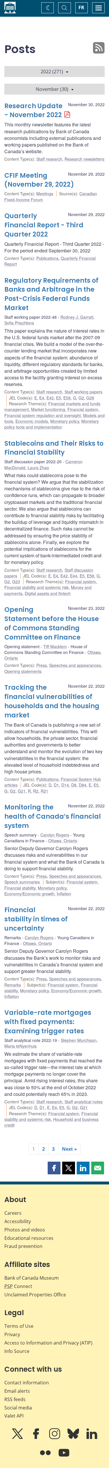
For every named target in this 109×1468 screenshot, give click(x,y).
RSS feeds (15, 1399)
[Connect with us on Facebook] (36, 1438)
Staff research (49, 159)
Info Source (16, 1351)
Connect (18, 1286)
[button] (54, 1168)
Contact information (26, 1382)
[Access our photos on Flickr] (46, 1457)
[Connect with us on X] (18, 1438)
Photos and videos (24, 1230)
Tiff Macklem (55, 646)
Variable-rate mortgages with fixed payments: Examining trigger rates (47, 1022)
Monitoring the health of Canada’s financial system (52, 816)
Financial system (82, 409)
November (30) (52, 89)
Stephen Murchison (79, 1040)
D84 (82, 785)
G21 (22, 791)
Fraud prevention (23, 1246)
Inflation (64, 894)
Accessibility (17, 1221)
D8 (73, 785)
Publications (47, 258)
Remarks (12, 985)
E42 (50, 398)
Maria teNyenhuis (20, 1046)
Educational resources (28, 1238)
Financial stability (19, 888)
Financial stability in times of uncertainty (36, 919)
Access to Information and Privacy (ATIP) (48, 1343)
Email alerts (17, 1391)
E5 (58, 398)
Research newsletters (84, 159)
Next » (69, 1149)
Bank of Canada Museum (31, 1278)
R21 (44, 791)
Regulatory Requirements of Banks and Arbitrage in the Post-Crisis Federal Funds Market (51, 294)
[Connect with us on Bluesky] (74, 1438)
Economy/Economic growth (29, 894)
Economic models (31, 421)
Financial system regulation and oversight (42, 415)
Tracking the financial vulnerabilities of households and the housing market (51, 701)
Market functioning (48, 409)
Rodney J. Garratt (76, 317)
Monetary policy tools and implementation (51, 424)
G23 (16, 581)
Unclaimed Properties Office (35, 1294)
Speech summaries (22, 882)
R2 (35, 791)
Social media (18, 1408)
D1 (56, 785)
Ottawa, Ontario (62, 840)
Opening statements (23, 671)
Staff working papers (83, 392)
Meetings (44, 193)
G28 (90, 398)
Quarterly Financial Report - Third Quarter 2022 (43, 225)
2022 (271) (52, 71)
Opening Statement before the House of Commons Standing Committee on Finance (51, 623)
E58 (67, 398)
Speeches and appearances (75, 665)
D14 (65, 785)
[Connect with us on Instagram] (55, 1438)
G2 (81, 398)
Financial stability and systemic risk (36, 587)
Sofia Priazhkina (19, 323)
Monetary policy (64, 421)
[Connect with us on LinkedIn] (92, 1438)
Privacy (12, 1334)
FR (81, 7)
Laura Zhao (38, 467)
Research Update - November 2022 (33, 111)
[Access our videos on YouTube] (64, 1457)
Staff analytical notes (84, 1102)
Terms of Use (18, 1326)
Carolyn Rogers (54, 835)
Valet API (14, 1416)
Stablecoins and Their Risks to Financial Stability (53, 448)
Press (41, 665)
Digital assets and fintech (48, 593)
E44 (73, 576)
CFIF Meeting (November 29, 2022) (39, 180)
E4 (41, 398)
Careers (13, 1213)
